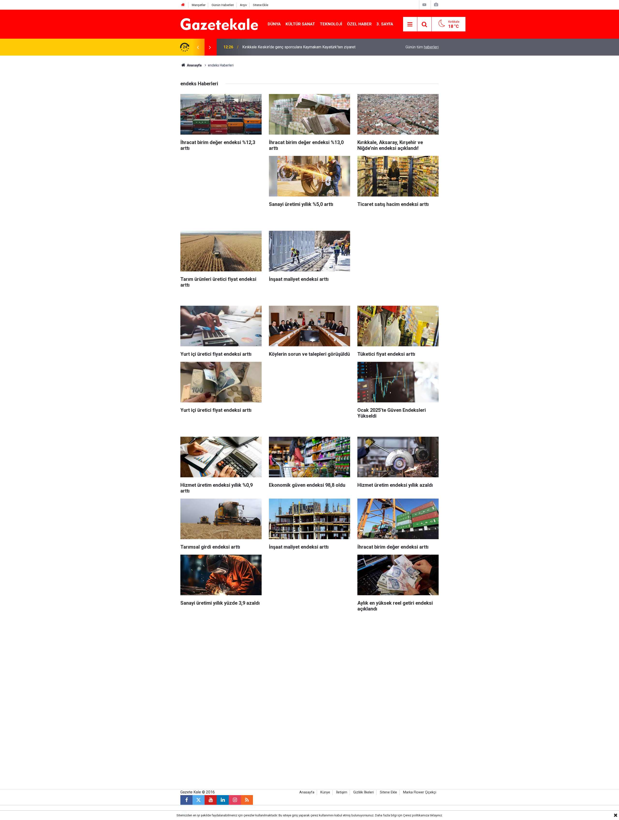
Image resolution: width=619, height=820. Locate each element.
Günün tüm (422, 47)
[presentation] (198, 47)
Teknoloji (331, 24)
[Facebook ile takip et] (186, 800)
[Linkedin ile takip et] (223, 800)
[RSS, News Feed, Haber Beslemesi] (247, 800)
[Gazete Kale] (219, 24)
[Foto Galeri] (436, 4)
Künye (325, 792)
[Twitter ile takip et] (198, 800)
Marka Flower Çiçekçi (419, 792)
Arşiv (243, 5)
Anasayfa (194, 65)
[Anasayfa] (183, 5)
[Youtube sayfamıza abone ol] (211, 800)
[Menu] (410, 24)
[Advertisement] (140, 128)
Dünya (274, 24)
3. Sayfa (384, 24)
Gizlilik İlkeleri (363, 792)
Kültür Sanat (300, 24)
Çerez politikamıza (416, 815)
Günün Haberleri (223, 5)
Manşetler (199, 5)
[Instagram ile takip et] (235, 800)
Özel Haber (359, 24)
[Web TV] (424, 4)
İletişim (341, 792)
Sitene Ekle (260, 5)
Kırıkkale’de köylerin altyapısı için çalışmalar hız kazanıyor (290, 47)
